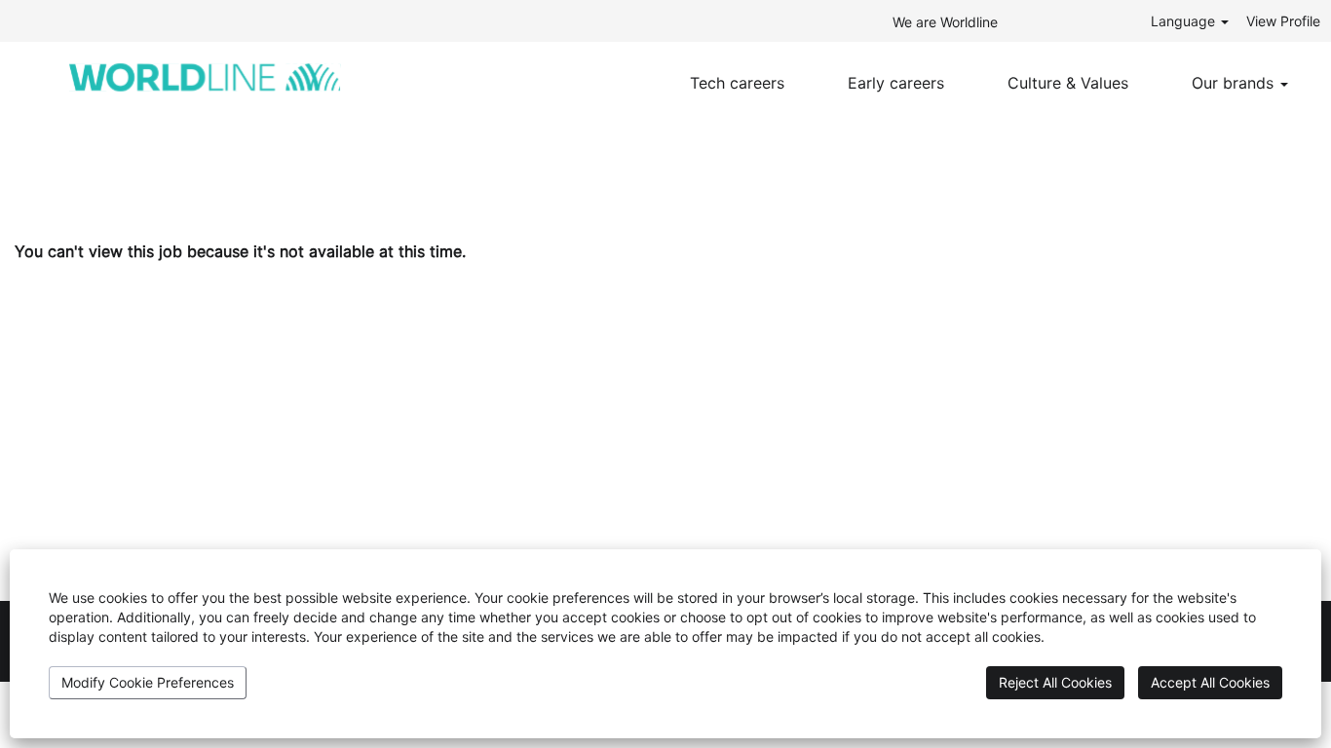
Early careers (896, 83)
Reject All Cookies (1055, 682)
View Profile (1283, 21)
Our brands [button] (1235, 83)
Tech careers (737, 83)
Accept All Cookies (1210, 682)
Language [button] (1185, 21)
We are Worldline (945, 22)
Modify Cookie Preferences (147, 682)
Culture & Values (1068, 83)
